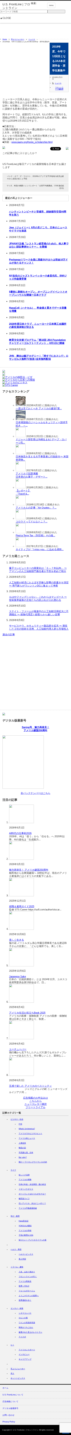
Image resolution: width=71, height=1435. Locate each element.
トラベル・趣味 (17, 1267)
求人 (12, 1373)
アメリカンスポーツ (27, 1350)
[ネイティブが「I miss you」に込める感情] (21, 546)
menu (51, 5)
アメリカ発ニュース (27, 1138)
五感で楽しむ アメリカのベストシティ (30, 1085)
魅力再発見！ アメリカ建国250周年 (28, 869)
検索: (33, 3)
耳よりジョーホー (17, 39)
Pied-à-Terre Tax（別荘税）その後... (35, 535)
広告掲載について (10, 1401)
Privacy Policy (8, 1422)
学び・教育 (15, 1216)
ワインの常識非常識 (27, 1323)
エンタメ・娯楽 (17, 1308)
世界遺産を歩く (25, 1300)
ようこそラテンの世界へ (29, 1296)
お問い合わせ (8, 1415)
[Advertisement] (35, 30)
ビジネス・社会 (17, 1119)
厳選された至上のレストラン (30, 1332)
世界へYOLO (24, 1286)
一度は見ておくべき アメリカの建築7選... (39, 408)
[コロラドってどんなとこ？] (21, 518)
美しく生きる (16, 939)
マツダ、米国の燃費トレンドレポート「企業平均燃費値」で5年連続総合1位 (35, 187)
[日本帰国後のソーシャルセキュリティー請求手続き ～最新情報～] (21, 419)
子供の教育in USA (26, 1235)
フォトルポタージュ (27, 1291)
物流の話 (22, 1148)
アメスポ (22, 1337)
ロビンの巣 (23, 1318)
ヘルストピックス (26, 1254)
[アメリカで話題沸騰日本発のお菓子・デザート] (21, 470)
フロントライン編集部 (59, 88)
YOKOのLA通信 (25, 1226)
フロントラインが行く (28, 1277)
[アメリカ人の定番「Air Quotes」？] (21, 504)
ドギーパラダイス (26, 1189)
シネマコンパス (25, 1313)
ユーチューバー (17, 1049)
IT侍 (20, 1124)
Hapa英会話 (23, 1221)
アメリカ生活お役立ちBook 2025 (27, 1012)
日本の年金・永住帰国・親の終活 (32, 1184)
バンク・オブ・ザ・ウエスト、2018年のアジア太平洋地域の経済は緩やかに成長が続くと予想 (35, 177)
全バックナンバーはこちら (35, 793)
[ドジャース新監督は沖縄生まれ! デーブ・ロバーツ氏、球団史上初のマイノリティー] (21, 436)
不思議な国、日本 (26, 1152)
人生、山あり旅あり (27, 1272)
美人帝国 (22, 1259)
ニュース (31, 39)
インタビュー (24, 1354)
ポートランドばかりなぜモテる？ (32, 1194)
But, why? (23, 1157)
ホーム (5, 1388)
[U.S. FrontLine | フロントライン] (16, 6)
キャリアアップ (25, 1359)
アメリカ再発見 (25, 1281)
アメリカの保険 (25, 1179)
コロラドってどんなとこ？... (31, 521)
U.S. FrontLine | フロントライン (25, 1430)
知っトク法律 (24, 1175)
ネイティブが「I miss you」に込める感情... (40, 549)
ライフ (13, 1170)
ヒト (12, 1345)
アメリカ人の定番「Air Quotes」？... (36, 507)
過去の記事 (8, 634)
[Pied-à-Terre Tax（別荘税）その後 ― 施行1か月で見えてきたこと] (21, 532)
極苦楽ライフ (24, 1199)
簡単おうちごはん (26, 1327)
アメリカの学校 (25, 1230)
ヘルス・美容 (16, 1249)
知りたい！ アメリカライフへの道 (32, 1240)
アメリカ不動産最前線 (28, 1208)
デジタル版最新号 (10, 1408)
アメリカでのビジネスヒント (30, 1133)
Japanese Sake (17, 976)
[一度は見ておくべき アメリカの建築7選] (21, 405)
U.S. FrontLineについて (12, 1395)
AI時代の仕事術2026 (20, 833)
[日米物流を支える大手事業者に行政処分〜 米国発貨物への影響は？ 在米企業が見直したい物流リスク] (21, 453)
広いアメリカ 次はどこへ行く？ (32, 1203)
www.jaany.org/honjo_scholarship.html (32, 142)
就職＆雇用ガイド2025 (21, 906)
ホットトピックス (18, 1378)
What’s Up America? (27, 1129)
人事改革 (22, 1143)
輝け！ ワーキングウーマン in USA (33, 1162)
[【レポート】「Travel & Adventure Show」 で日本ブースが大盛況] (21, 487)
